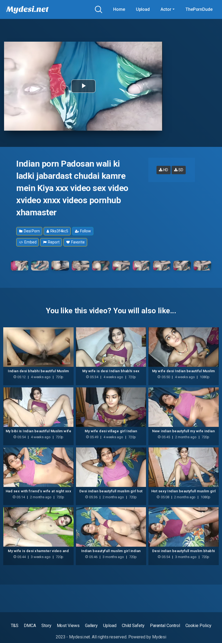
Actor (166, 9)
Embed (30, 242)
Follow (85, 231)
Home (119, 9)
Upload (143, 9)
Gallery (91, 625)
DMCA (30, 625)
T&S (15, 625)
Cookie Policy (198, 625)
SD (180, 170)
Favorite (77, 242)
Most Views (68, 625)
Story (46, 625)
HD (165, 170)
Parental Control (165, 625)
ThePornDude (199, 9)
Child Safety (133, 625)
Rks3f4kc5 (59, 231)
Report (53, 242)
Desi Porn (31, 231)
